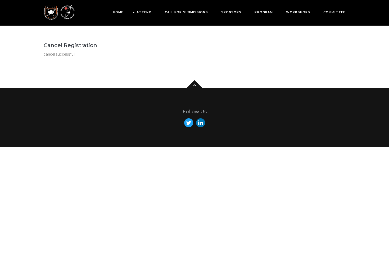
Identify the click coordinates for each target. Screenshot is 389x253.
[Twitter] (188, 122)
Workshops (298, 12)
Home (118, 12)
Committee (334, 12)
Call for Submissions (186, 12)
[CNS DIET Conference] (59, 12)
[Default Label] (200, 122)
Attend (144, 12)
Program (264, 12)
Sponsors (231, 12)
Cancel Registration (70, 45)
